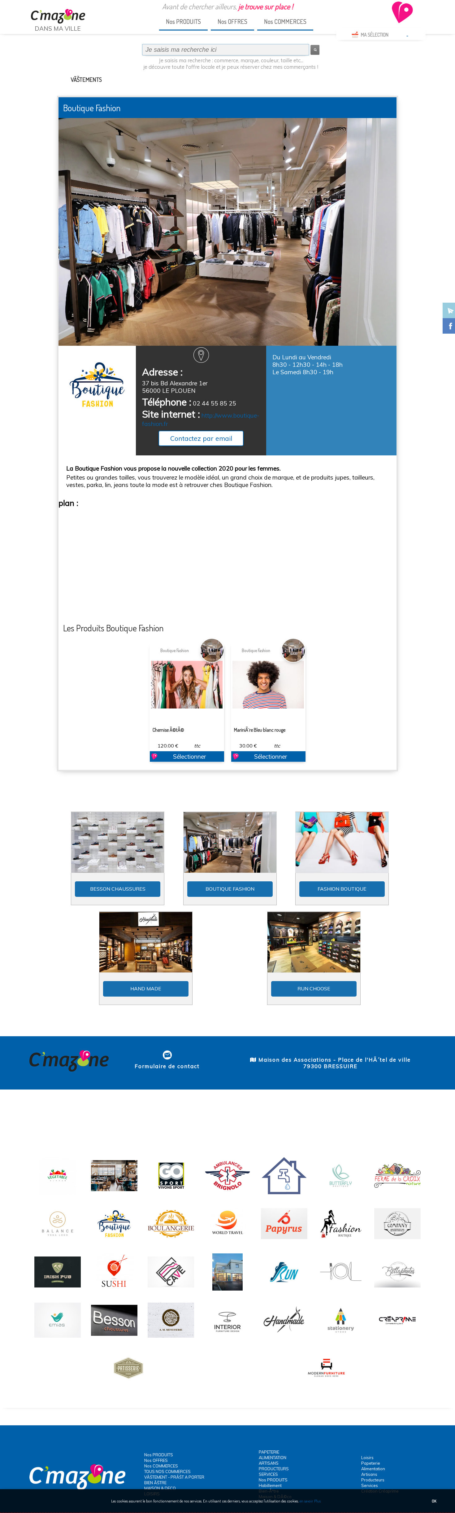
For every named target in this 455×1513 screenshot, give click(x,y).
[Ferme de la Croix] (397, 1193)
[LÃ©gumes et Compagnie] (57, 1193)
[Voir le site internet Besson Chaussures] (117, 843)
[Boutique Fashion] (114, 1241)
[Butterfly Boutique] (341, 1193)
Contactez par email (201, 438)
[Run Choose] (284, 1289)
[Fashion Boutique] (341, 1241)
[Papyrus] (284, 1241)
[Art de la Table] (341, 1289)
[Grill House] (114, 1193)
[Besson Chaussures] (114, 1337)
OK (434, 1500)
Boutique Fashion (174, 650)
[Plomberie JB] (284, 1193)
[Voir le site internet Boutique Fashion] (230, 843)
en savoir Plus (310, 1500)
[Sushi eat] (114, 1289)
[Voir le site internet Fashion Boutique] (342, 842)
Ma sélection (374, 35)
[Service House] (57, 1337)
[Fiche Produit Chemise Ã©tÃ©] (187, 684)
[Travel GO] (227, 1241)
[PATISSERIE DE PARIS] (128, 1386)
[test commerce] (397, 1337)
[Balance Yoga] (57, 1241)
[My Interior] (227, 1337)
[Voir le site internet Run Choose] (313, 943)
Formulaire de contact (167, 1066)
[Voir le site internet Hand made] (145, 942)
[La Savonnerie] (397, 1241)
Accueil (38, 39)
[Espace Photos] (397, 1289)
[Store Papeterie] (341, 1337)
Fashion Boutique (342, 889)
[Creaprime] (227, 1289)
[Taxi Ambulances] (227, 1193)
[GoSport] (171, 1193)
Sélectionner (189, 756)
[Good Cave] (171, 1289)
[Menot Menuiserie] (171, 1337)
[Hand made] (284, 1337)
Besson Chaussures (117, 889)
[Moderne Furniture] (326, 1386)
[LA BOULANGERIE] (171, 1241)
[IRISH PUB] (57, 1289)
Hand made (145, 988)
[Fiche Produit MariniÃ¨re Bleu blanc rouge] (268, 684)
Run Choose (313, 988)
